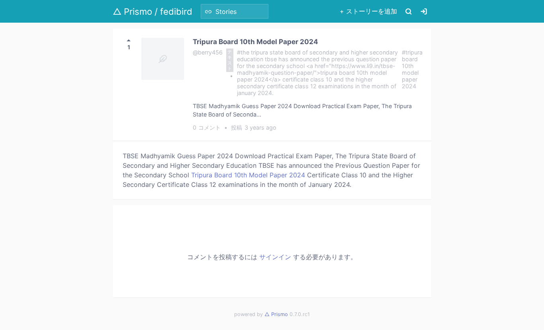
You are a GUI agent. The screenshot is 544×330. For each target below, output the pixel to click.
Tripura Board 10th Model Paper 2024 (255, 41)
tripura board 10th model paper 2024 (412, 69)
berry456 (210, 52)
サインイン (275, 257)
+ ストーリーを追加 (368, 11)
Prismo (276, 314)
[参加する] (423, 11)
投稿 (254, 127)
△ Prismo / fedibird (152, 11)
